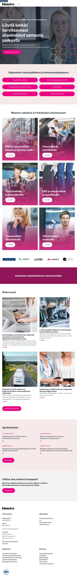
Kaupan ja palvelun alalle (46, 553)
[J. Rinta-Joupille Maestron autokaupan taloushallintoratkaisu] (55, 298)
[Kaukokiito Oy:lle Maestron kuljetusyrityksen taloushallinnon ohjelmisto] (19, 352)
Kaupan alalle (7, 446)
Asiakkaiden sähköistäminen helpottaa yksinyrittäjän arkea (56, 390)
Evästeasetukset (4, 1)
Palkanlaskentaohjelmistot (9, 561)
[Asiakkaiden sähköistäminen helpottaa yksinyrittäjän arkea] (57, 352)
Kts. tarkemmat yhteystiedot (10, 541)
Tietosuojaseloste (44, 524)
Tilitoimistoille (8, 433)
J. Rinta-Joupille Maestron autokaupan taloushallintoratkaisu (55, 331)
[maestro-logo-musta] (8, 507)
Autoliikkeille (43, 555)
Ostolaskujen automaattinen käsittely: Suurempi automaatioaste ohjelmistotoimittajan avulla (18, 337)
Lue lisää (4, 347)
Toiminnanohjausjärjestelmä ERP (11, 555)
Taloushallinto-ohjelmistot (9, 553)
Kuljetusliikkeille (43, 557)
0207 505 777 (6, 525)
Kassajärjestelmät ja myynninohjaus (12, 557)
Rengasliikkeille (43, 559)
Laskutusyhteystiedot (45, 522)
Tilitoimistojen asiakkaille (46, 563)
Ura (40, 520)
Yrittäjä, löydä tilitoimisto (46, 518)
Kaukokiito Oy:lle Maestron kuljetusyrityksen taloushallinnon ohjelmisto (16, 391)
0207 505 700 (6, 520)
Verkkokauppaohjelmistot (9, 559)
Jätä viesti (5, 543)
